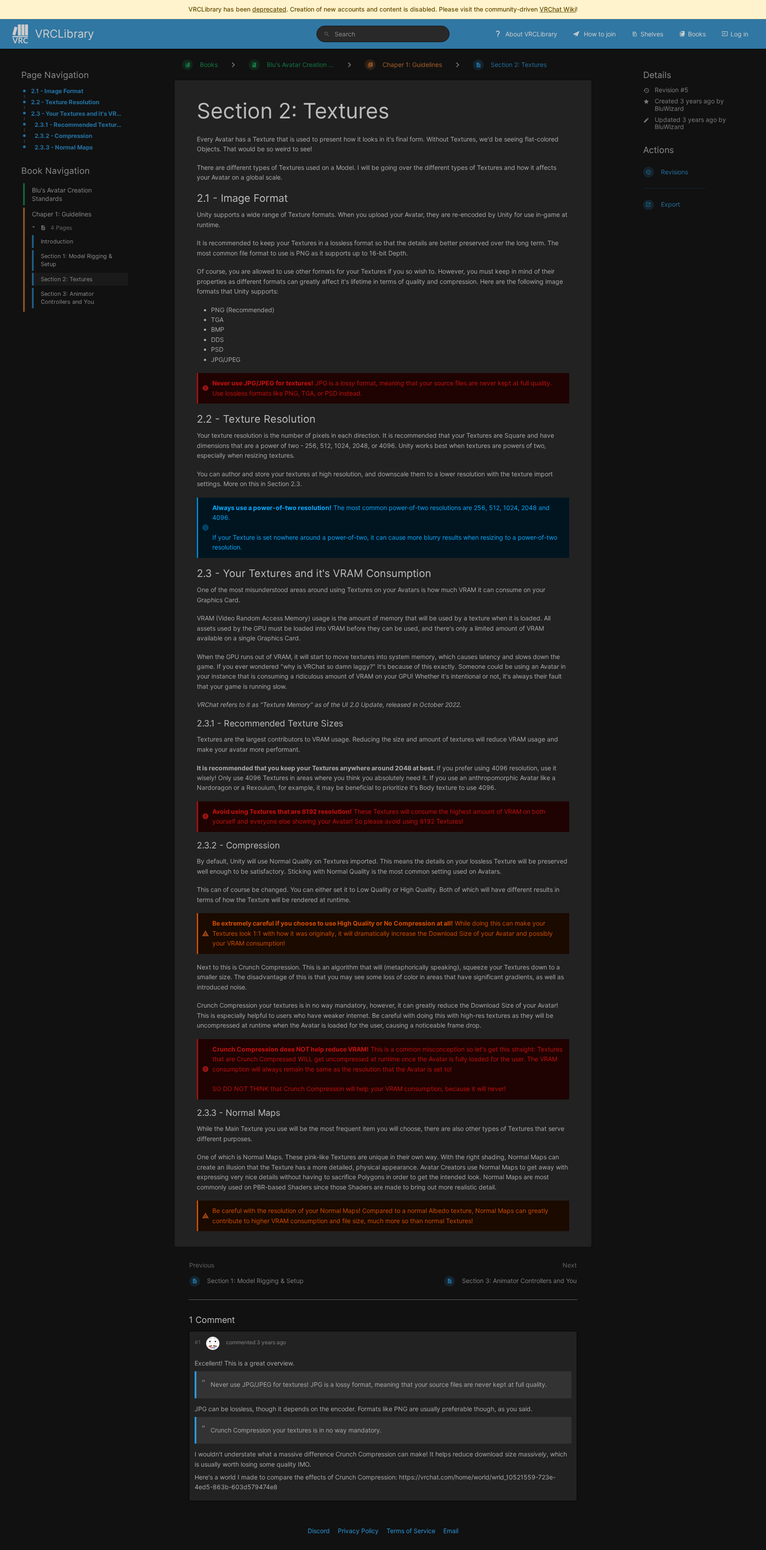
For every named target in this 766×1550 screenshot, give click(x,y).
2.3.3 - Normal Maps (64, 147)
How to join (599, 34)
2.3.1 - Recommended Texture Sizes (79, 124)
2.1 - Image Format (57, 90)
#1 (198, 1342)
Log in (739, 34)
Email (450, 1530)
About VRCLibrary (530, 34)
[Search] (328, 34)
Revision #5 (671, 90)
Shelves (652, 34)
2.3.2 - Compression (63, 135)
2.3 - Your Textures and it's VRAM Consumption (77, 113)
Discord (319, 1530)
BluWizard (669, 108)
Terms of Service (411, 1530)
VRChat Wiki (557, 9)
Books (697, 34)
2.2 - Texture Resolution (65, 102)
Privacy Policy (358, 1530)
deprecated (269, 9)
